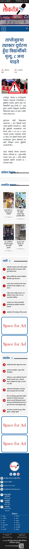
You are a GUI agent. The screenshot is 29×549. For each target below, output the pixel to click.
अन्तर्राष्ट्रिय (18, 527)
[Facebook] (11, 474)
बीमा (4, 527)
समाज (17, 518)
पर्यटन (4, 521)
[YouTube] (18, 474)
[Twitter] (14, 474)
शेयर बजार (18, 525)
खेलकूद (17, 529)
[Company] (1, 478)
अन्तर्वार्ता (4, 529)
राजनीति (4, 518)
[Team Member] (1, 494)
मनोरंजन (17, 523)
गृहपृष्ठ (4, 516)
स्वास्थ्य (17, 521)
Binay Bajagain (14, 546)
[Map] (1, 482)
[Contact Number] (1, 485)
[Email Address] (1, 489)
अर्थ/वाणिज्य (5, 525)
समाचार (17, 516)
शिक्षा (4, 523)
